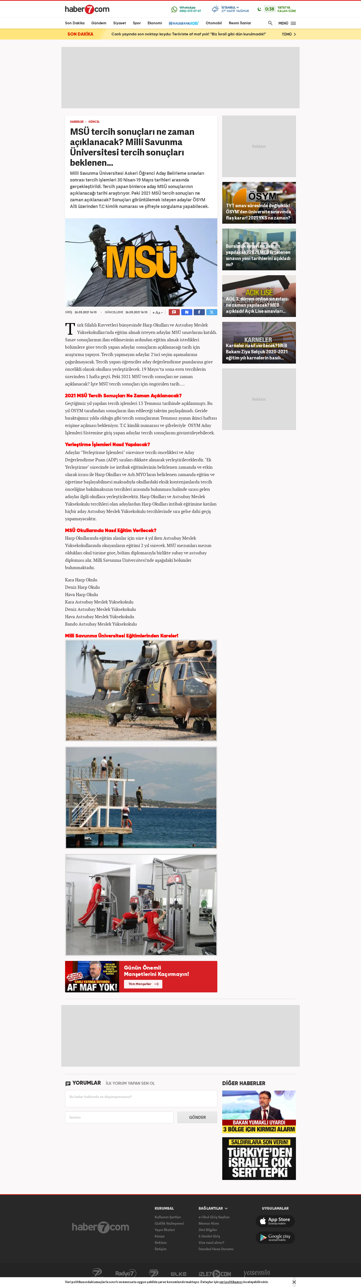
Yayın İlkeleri (165, 1229)
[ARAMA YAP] (269, 23)
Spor (137, 23)
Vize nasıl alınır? (211, 1242)
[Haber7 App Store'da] (275, 1221)
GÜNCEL (94, 122)
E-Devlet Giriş (209, 1236)
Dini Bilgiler (208, 1229)
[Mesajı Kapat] (294, 1282)
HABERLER (76, 122)
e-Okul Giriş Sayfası (214, 1217)
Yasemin (256, 1273)
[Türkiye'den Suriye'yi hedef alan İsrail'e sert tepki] (259, 1158)
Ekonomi (155, 23)
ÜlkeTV (178, 1273)
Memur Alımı (209, 1223)
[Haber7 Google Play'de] (275, 1238)
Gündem (98, 23)
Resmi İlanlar (240, 23)
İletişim (161, 1248)
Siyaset (119, 23)
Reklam (161, 1242)
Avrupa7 (153, 1273)
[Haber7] (87, 9)
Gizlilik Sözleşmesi (169, 1223)
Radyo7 (126, 1273)
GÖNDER (197, 1117)
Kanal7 (97, 1273)
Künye (160, 1236)
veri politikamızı (231, 1282)
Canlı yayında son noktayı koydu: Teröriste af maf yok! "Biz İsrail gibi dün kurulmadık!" (188, 34)
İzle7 (215, 1273)
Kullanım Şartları (168, 1217)
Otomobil (214, 23)
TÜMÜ (287, 34)
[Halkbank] (184, 23)
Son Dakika (74, 23)
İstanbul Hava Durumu (216, 1248)
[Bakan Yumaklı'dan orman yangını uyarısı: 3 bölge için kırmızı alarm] (259, 1111)
